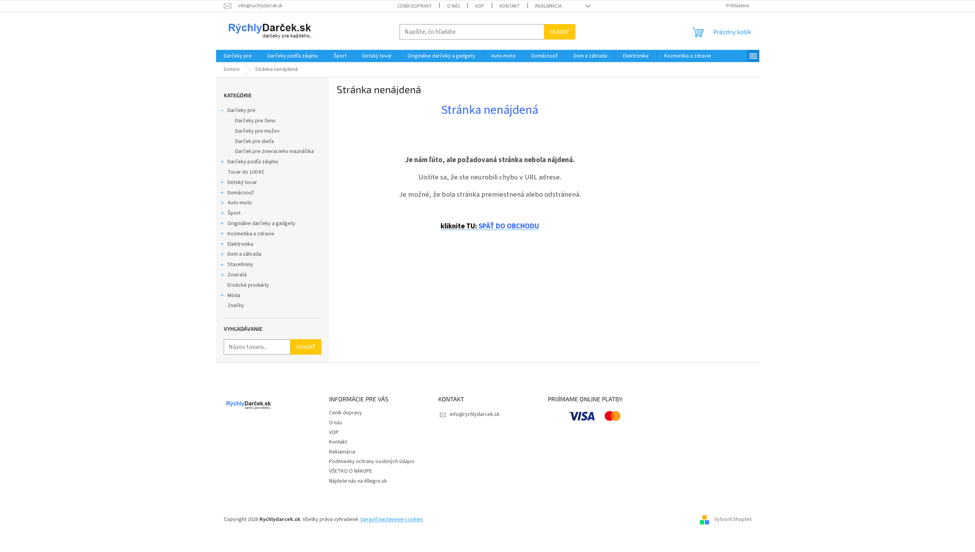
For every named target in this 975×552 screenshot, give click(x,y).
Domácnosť (241, 193)
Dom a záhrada (244, 254)
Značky (236, 305)
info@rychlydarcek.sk (475, 414)
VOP (479, 6)
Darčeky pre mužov (257, 131)
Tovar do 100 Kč (246, 172)
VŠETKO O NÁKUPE (350, 471)
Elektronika (240, 244)
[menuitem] (237, 56)
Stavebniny (240, 264)
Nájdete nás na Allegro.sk (358, 481)
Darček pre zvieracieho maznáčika (274, 151)
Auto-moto (240, 203)
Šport (234, 213)
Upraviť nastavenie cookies (392, 519)
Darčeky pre (242, 110)
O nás (453, 6)
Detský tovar (242, 182)
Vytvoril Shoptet (733, 519)
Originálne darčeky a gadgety (261, 223)
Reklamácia (548, 6)
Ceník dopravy (414, 6)
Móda (234, 295)
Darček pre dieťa (254, 141)
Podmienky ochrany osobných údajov (372, 461)
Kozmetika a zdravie (251, 234)
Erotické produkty (248, 285)
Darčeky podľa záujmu (253, 162)
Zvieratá (237, 275)
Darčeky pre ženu (255, 121)
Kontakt (510, 6)
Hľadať (559, 31)
